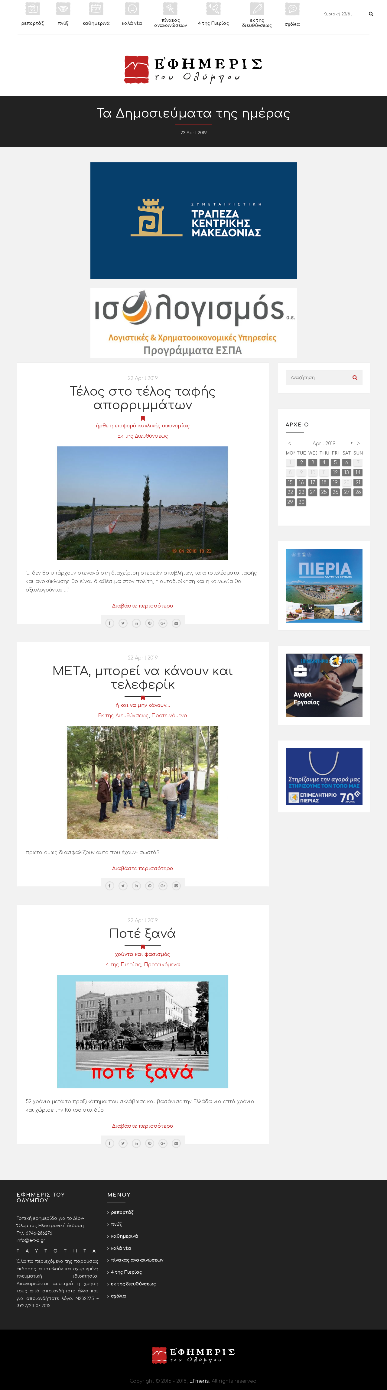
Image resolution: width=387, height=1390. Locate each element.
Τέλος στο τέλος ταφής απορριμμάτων (143, 398)
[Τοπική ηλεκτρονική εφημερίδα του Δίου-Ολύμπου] (193, 70)
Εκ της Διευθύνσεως (142, 436)
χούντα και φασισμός (142, 954)
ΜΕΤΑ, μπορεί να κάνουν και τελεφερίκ (142, 678)
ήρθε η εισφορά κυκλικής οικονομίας (143, 426)
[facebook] (109, 623)
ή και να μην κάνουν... (142, 705)
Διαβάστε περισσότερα (143, 606)
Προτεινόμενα (169, 715)
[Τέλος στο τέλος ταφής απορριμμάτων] (143, 503)
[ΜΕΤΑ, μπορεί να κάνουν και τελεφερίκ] (143, 782)
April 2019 (324, 443)
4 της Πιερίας (123, 964)
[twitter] (123, 623)
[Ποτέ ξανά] (143, 1031)
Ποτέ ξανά (142, 934)
